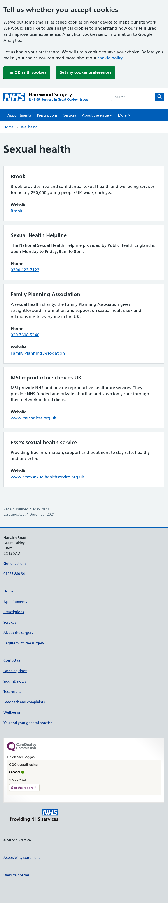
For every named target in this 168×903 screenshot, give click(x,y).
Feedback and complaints (24, 702)
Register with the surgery (24, 643)
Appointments (19, 115)
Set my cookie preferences (85, 72)
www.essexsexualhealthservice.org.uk (47, 476)
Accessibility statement (22, 857)
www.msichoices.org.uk (33, 418)
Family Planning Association (38, 353)
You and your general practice (28, 723)
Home (8, 127)
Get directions (15, 563)
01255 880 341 (15, 574)
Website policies (16, 875)
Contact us (12, 660)
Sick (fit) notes (15, 681)
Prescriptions (47, 115)
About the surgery (97, 115)
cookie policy (110, 57)
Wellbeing (29, 127)
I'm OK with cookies (26, 72)
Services (69, 115)
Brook (17, 210)
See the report (22, 788)
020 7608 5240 (25, 334)
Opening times (15, 671)
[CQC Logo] (21, 750)
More (124, 115)
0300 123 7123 (25, 269)
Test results (12, 691)
